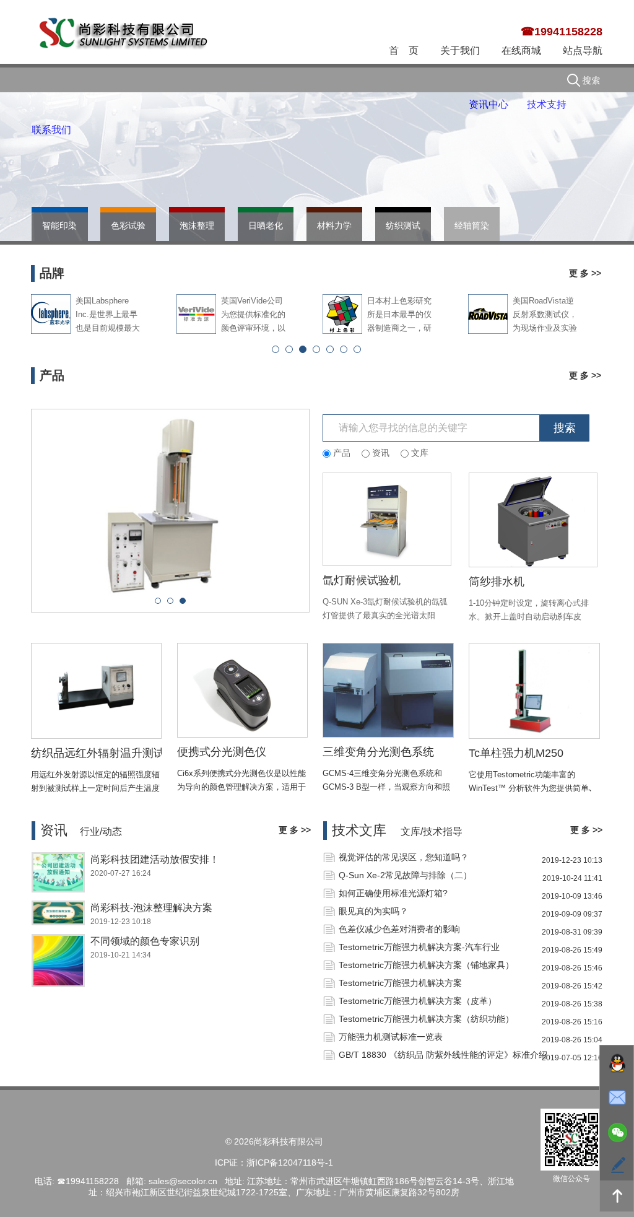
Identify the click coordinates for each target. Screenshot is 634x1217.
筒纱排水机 (496, 581)
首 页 (404, 50)
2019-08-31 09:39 (572, 932)
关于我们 (460, 50)
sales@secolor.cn (183, 1181)
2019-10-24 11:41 (572, 878)
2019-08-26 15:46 (572, 968)
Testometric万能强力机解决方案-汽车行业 (419, 947)
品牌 (52, 273)
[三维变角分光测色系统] (388, 690)
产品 (52, 375)
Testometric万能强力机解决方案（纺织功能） (426, 1019)
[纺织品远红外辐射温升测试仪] (97, 690)
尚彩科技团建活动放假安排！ (154, 859)
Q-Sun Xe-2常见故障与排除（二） (405, 875)
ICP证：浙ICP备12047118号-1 (274, 1162)
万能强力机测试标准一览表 (391, 1037)
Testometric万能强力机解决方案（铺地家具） (426, 965)
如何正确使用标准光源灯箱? (393, 893)
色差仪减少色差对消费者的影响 (399, 929)
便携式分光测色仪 (221, 752)
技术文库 (359, 830)
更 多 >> (585, 273)
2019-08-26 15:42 (572, 986)
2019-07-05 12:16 (572, 1057)
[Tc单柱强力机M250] (534, 690)
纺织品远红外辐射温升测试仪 (103, 753)
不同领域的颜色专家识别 (144, 941)
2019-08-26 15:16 (572, 1022)
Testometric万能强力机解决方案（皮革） (418, 1001)
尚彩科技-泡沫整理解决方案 (151, 907)
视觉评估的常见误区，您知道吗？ (404, 857)
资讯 (53, 830)
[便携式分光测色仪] (243, 690)
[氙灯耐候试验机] (387, 519)
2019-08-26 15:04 (572, 1040)
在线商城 (521, 50)
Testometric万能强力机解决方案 (400, 983)
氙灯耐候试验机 (362, 580)
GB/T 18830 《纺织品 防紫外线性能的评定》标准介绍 (443, 1055)
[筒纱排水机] (533, 519)
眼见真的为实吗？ (373, 911)
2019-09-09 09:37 (572, 914)
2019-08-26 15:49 (572, 950)
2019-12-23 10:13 (572, 860)
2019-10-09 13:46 (572, 896)
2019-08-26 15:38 (572, 1004)
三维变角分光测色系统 (378, 752)
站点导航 (582, 50)
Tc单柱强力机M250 (516, 753)
